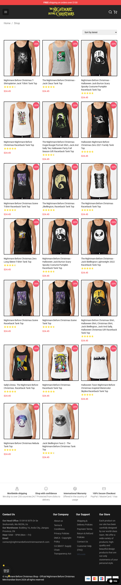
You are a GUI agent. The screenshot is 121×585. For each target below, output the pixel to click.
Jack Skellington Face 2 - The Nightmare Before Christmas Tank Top (58, 446)
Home (7, 23)
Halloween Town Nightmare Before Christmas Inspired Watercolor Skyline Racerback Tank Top (98, 388)
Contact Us (82, 541)
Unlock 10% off (6, 571)
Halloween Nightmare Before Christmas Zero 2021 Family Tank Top (97, 145)
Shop (17, 23)
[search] (110, 12)
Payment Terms (84, 529)
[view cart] (115, 12)
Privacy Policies (61, 533)
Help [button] (115, 581)
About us (58, 521)
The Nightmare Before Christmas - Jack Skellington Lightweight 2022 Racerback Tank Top (98, 261)
